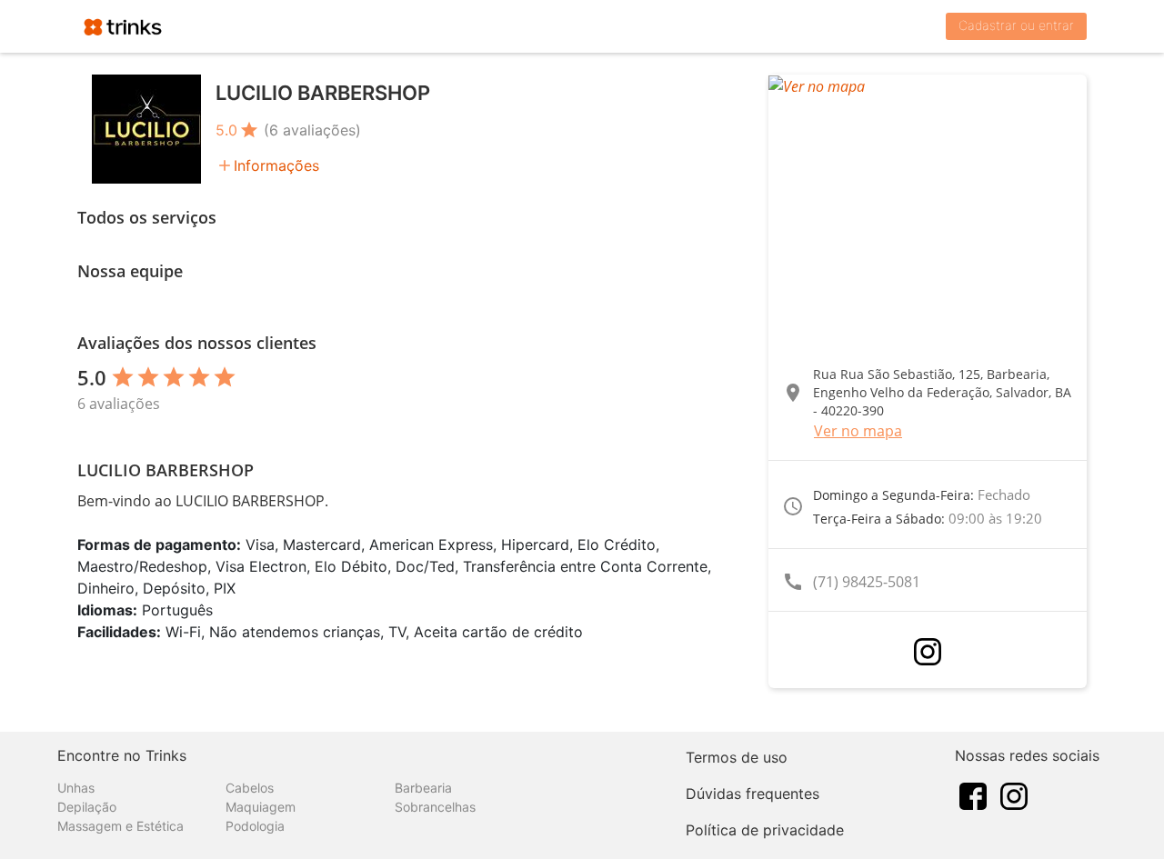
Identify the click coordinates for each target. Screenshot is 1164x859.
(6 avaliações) (312, 130)
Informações (276, 165)
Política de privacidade (765, 830)
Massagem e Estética (120, 826)
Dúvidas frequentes (752, 793)
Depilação (86, 806)
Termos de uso (737, 757)
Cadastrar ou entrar (1016, 25)
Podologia (255, 826)
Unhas (76, 787)
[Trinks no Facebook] (973, 794)
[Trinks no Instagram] (1014, 794)
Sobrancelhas (435, 806)
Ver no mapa (858, 431)
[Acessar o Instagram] (927, 652)
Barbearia (423, 787)
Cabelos (250, 787)
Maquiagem (261, 806)
